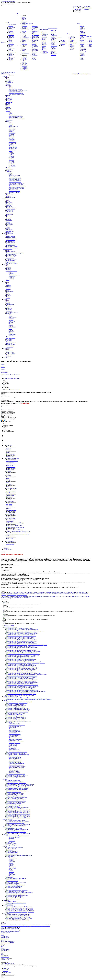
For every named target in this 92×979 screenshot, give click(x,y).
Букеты (8, 201)
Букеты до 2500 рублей (18, 593)
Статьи (2, 935)
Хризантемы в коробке (16, 596)
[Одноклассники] (2, 420)
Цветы (8, 78)
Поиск (2, 977)
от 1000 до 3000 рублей (14, 592)
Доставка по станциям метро (8, 941)
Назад (7, 77)
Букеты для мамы (40, 593)
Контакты (3, 940)
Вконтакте (6, 968)
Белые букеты (9, 593)
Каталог (3, 944)
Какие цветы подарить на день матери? (10, 931)
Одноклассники (7, 972)
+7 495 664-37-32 (77, 6)
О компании (9, 351)
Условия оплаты (4, 936)
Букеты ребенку (67, 593)
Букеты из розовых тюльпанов (47, 596)
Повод (7, 302)
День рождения (49, 592)
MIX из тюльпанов (73, 596)
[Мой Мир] (4, 420)
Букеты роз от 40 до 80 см (11, 597)
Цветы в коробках (10, 251)
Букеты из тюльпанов (39, 592)
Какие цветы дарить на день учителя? (10, 928)
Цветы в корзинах (10, 236)
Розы (2, 946)
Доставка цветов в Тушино (13, 595)
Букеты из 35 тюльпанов (24, 597)
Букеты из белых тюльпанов (77, 592)
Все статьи (3, 923)
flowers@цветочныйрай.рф (7, 963)
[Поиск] (1, 5)
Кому (7, 283)
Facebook (5, 969)
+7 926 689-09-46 (77, 9)
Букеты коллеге (59, 593)
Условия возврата (5, 939)
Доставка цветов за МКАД (7, 942)
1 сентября (81, 596)
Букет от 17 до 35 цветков (27, 592)
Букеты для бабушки (50, 593)
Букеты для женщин (30, 593)
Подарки (8, 267)
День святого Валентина (59, 592)
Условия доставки (5, 937)
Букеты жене (75, 593)
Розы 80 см (25, 596)
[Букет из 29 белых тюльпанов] (11, 378)
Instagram (5, 971)
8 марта (68, 592)
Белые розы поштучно (34, 596)
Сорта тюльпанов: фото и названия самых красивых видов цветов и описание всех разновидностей (25, 926)
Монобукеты (23, 595)
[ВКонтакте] (1, 420)
